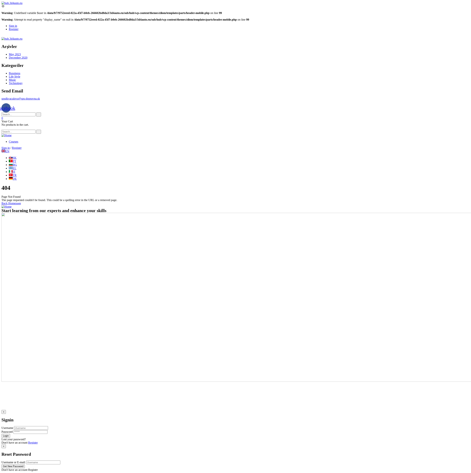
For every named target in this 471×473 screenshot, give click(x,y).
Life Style (14, 76)
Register (33, 442)
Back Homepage (11, 203)
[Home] (6, 135)
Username (7, 427)
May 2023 (15, 54)
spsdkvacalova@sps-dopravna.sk (20, 98)
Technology (16, 83)
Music (12, 79)
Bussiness (14, 73)
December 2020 (18, 57)
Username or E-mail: (13, 462)
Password (7, 431)
